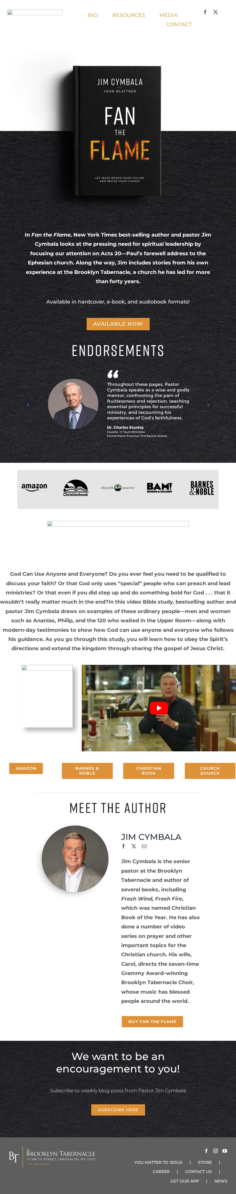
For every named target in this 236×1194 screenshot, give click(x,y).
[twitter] (215, 12)
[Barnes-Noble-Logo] (201, 482)
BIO (93, 15)
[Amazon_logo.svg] (34, 486)
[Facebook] (206, 1151)
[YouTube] (224, 1151)
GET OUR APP (184, 1181)
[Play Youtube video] (159, 708)
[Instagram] (215, 1151)
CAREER (161, 1171)
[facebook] (205, 12)
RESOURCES (128, 15)
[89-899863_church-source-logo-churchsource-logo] (118, 487)
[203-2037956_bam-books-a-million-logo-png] (159, 485)
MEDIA (169, 15)
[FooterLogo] (76, 482)
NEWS (220, 1181)
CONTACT (179, 24)
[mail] (144, 846)
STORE (205, 1162)
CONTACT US (198, 1171)
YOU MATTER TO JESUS (158, 1162)
